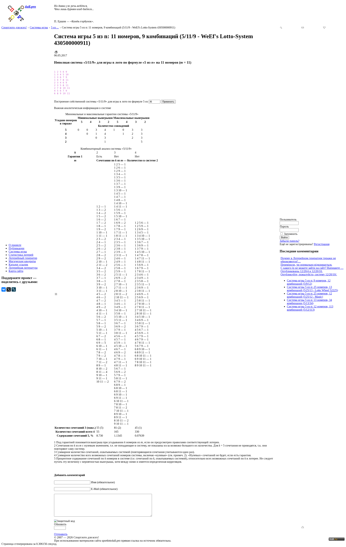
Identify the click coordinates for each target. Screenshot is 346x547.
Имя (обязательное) (103, 482)
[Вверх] (303, 527)
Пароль (284, 226)
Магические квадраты (22, 261)
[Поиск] (281, 28)
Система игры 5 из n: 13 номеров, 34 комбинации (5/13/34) (309, 301)
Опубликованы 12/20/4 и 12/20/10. (302, 271)
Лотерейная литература (23, 267)
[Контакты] (302, 28)
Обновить (60, 524)
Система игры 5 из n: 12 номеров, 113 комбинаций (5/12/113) (310, 308)
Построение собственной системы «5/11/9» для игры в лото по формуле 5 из (101, 101)
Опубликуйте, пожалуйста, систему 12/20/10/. (309, 274)
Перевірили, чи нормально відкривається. (306, 264)
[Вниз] (324, 28)
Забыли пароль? (289, 240)
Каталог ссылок (18, 264)
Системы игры (18, 251)
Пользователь (288, 219)
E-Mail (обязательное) (104, 488)
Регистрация (321, 244)
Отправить (60, 534)
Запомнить (290, 233)
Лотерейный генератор (23, 258)
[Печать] (56, 52)
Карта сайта (16, 271)
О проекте (15, 245)
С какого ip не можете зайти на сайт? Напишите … (312, 267)
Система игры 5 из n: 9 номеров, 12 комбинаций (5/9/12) (309, 282)
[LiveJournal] (14, 289)
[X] (8, 289)
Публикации (16, 248)
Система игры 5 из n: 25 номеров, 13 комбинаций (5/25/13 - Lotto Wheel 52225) (312, 288)
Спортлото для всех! (14, 27)
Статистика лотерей (21, 254)
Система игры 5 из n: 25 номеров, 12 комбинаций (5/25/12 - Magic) (309, 295)
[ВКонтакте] (3, 289)
